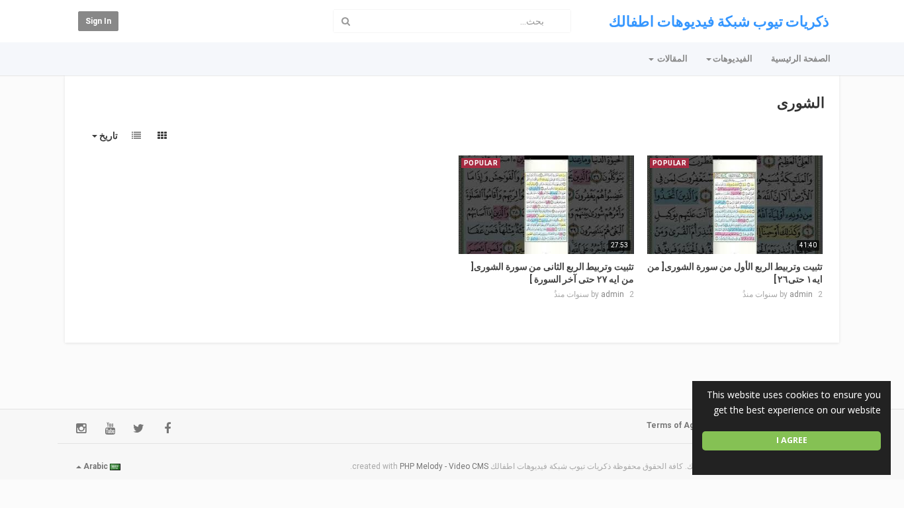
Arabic (95, 466)
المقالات (671, 59)
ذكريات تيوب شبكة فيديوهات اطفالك (719, 21)
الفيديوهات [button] (732, 59)
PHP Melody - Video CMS (444, 466)
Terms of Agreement (687, 425)
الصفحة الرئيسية (801, 59)
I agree (791, 440)
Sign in (98, 21)
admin (801, 294)
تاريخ (107, 135)
